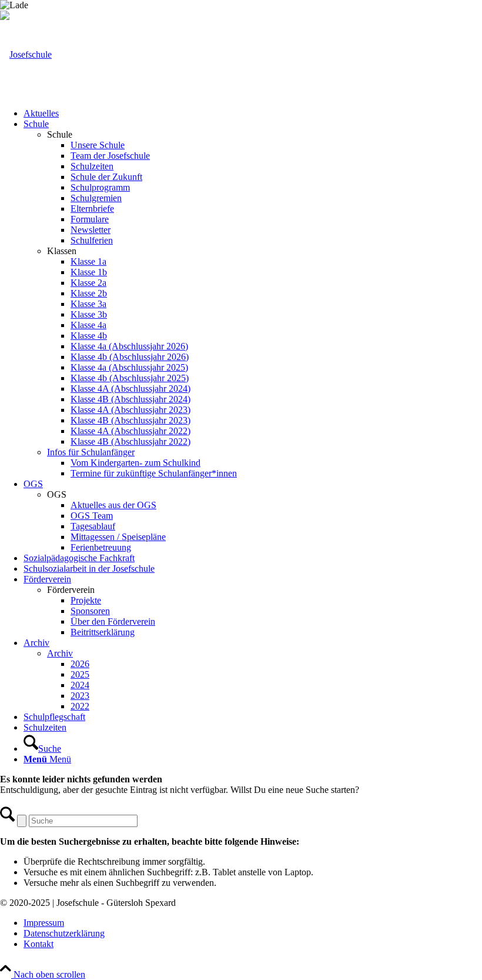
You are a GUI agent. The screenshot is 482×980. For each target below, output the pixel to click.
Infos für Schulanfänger (91, 452)
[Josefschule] (26, 54)
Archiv (60, 653)
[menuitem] (253, 113)
